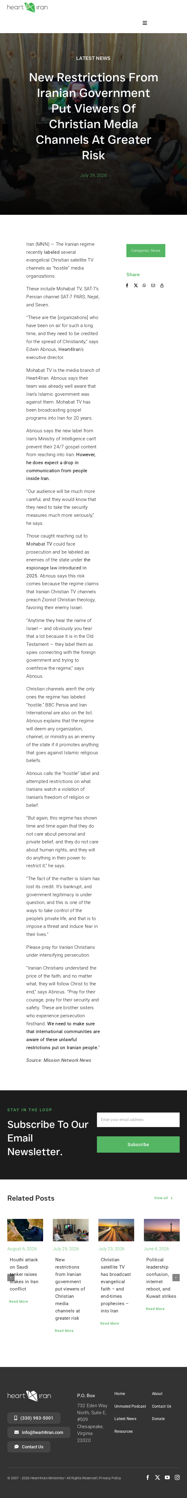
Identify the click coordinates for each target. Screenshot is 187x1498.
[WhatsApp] (144, 285)
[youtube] (167, 1477)
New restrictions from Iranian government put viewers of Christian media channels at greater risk (70, 1289)
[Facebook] (127, 285)
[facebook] (147, 1477)
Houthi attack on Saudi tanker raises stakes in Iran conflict (24, 1274)
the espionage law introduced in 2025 (58, 567)
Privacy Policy (110, 1478)
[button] (11, 1277)
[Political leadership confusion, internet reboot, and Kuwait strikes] (162, 1230)
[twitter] (157, 1477)
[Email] (153, 285)
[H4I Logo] (27, 5)
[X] (135, 285)
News (155, 250)
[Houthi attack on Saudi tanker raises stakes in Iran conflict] (25, 1230)
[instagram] (177, 1477)
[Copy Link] (162, 285)
